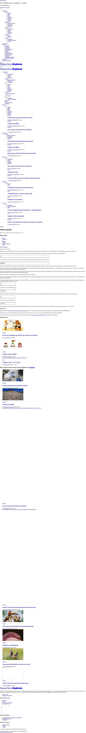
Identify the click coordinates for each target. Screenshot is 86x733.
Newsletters (5, 719)
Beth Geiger (6, 364)
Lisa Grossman (12, 195)
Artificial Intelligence (12, 40)
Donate (1, 62)
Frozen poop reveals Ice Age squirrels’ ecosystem (20, 117)
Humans (7, 22)
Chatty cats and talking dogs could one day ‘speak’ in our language (25, 222)
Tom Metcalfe (12, 155)
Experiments (7, 50)
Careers (4, 727)
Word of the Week (8, 49)
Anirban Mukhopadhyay (9, 609)
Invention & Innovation (9, 57)
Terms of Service (3, 732)
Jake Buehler (6, 666)
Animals (9, 13)
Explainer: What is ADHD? (10, 354)
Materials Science (11, 93)
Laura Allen (11, 132)
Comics (6, 51)
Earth (6, 27)
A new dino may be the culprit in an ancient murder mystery (18, 626)
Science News (5, 43)
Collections (7, 46)
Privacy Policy (10, 732)
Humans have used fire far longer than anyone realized (22, 153)
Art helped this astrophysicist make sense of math (20, 141)
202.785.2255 (24, 731)
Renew (4, 701)
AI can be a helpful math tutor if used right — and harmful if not (24, 210)
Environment (10, 28)
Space (6, 34)
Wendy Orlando (12, 212)
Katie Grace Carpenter (13, 125)
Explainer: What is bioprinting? (16, 216)
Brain (9, 14)
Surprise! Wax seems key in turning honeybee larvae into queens (19, 607)
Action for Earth (8, 54)
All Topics (5, 10)
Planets (9, 35)
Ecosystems (10, 17)
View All (9, 21)
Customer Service (6, 703)
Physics (6, 92)
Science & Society (8, 102)
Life (6, 11)
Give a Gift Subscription (7, 702)
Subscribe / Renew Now (5, 7)
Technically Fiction (9, 53)
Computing (10, 39)
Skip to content (3, 0)
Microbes (9, 18)
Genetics (9, 19)
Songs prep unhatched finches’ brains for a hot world (16, 664)
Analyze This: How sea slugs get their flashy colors (15, 683)
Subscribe (4, 700)
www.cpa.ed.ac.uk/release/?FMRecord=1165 (38, 315)
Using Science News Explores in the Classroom (12, 717)
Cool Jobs (7, 56)
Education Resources (7, 60)
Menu (4, 44)
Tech (6, 38)
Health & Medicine (11, 23)
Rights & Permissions (7, 718)
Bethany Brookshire (13, 119)
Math (6, 101)
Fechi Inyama (6, 647)
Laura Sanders (12, 224)
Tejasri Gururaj (12, 218)
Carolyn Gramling (12, 180)
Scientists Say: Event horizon (15, 199)
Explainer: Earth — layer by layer (11, 362)
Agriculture (10, 32)
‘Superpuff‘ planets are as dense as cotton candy (20, 193)
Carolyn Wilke (7, 685)
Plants (9, 15)
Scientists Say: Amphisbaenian (10, 645)
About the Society (6, 724)
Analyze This (7, 52)
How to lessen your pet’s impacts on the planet (19, 129)
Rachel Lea (6, 356)
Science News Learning (7, 695)
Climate (9, 30)
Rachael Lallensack (13, 143)
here (3, 312)
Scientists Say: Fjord (13, 172)
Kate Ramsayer (4, 247)
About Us (4, 59)
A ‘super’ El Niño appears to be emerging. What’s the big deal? (24, 178)
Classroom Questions (9, 58)
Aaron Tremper (7, 628)
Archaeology (10, 25)
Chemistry (7, 100)
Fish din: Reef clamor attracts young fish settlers (17, 310)
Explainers (7, 48)
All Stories (7, 45)
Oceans (9, 31)
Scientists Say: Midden (13, 123)
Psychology (10, 24)
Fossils (9, 16)
